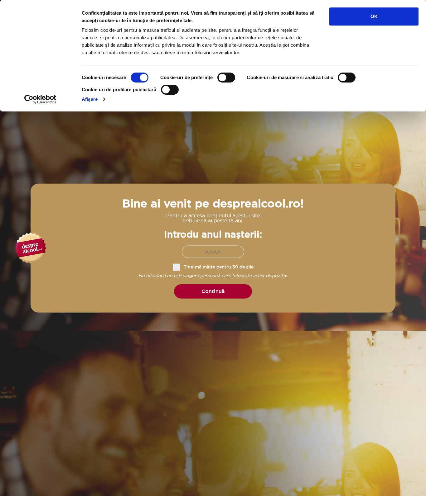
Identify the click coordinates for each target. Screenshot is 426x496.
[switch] (226, 78)
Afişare (90, 99)
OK (374, 16)
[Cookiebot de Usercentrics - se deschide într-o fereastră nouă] (40, 99)
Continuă (213, 291)
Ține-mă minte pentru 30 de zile (219, 266)
